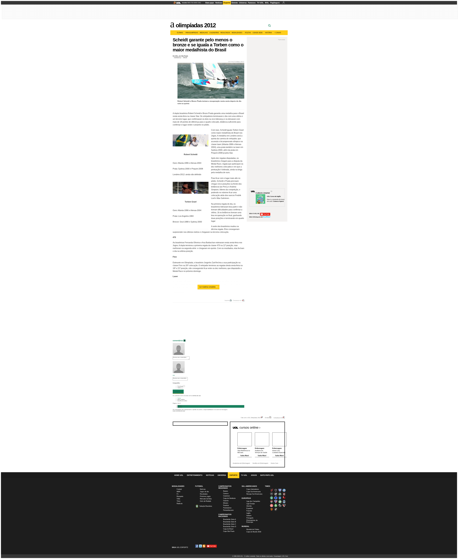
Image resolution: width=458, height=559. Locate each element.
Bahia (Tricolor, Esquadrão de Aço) (284, 490)
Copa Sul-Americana (253, 491)
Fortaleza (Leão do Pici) (276, 502)
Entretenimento (194, 475)
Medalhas (204, 32)
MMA (178, 491)
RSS (204, 546)
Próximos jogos (205, 496)
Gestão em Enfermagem (260, 463)
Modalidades (237, 32)
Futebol (179, 489)
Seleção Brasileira (205, 506)
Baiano (225, 491)
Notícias (218, 3)
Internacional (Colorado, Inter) (271, 505)
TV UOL (260, 3)
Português (249, 518)
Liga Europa (250, 504)
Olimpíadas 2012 (196, 25)
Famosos (252, 3)
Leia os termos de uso (179, 411)
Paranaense (227, 508)
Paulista (226, 505)
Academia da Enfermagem (241, 463)
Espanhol (249, 508)
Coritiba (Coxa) (271, 498)
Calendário (214, 32)
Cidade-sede (258, 32)
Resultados (225, 32)
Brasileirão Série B (229, 522)
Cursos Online (263, 192)
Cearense (226, 496)
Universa (243, 3)
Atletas (248, 32)
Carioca (225, 493)
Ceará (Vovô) (276, 494)
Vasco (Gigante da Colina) (276, 509)
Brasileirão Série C (229, 524)
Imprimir (227, 300)
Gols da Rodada (205, 501)
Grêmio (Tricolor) (284, 502)
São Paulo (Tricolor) (284, 505)
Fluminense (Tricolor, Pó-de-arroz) (271, 502)
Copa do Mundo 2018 (253, 532)
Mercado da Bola (206, 499)
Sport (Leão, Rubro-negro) (271, 509)
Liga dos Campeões (253, 501)
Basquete (180, 496)
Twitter (179, 387)
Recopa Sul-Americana (254, 494)
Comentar (178, 392)
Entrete (235, 3)
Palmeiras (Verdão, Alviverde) (276, 505)
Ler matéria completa (207, 287)
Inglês (248, 513)
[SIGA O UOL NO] (265, 215)
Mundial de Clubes (252, 529)
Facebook (180, 386)
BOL (267, 3)
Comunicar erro (237, 300)
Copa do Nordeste (229, 498)
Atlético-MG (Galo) (276, 490)
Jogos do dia (204, 491)
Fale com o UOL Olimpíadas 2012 (250, 417)
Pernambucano (228, 510)
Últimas (180, 32)
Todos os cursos (277, 427)
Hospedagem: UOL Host (281, 556)
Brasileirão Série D (229, 526)
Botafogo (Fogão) (271, 494)
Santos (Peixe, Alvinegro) (280, 505)
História (268, 32)
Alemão (249, 506)
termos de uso (197, 395)
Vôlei (178, 499)
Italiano (248, 515)
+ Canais (277, 32)
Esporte (227, 3)
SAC (199, 3)
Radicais (180, 503)
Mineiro (225, 503)
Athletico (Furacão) (271, 490)
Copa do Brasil (228, 529)
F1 (177, 494)
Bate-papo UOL (267, 475)
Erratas (267, 417)
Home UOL (178, 475)
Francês (249, 511)
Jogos (254, 475)
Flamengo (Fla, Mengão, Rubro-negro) (284, 498)
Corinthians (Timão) (284, 494)
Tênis (178, 501)
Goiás (280, 502)
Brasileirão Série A (229, 519)
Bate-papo (209, 3)
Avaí (280, 490)
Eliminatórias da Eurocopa (252, 521)
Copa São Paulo (228, 531)
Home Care (274, 463)
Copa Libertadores (252, 489)
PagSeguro (275, 3)
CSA (280, 498)
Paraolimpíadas (192, 32)
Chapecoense (280, 494)
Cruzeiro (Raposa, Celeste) (276, 498)
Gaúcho (226, 501)
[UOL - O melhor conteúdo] (176, 3)
